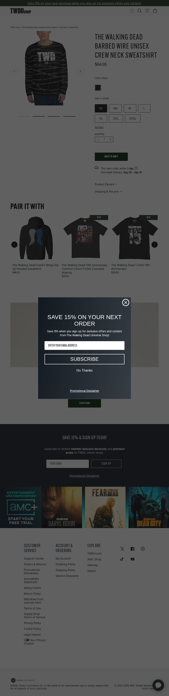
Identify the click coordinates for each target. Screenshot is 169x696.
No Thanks (84, 370)
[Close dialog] (126, 302)
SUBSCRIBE (84, 359)
